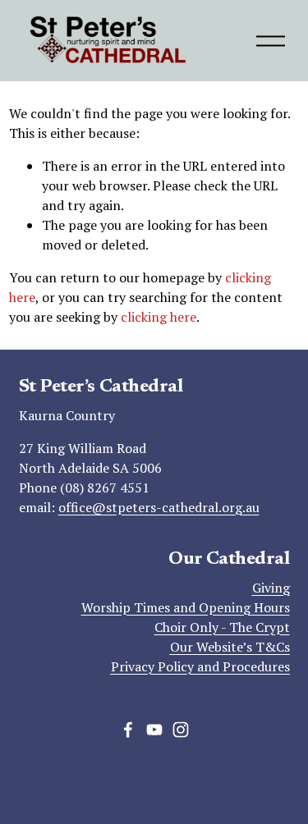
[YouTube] (154, 729)
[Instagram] (180, 729)
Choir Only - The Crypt (222, 627)
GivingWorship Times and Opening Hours (185, 597)
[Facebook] (128, 729)
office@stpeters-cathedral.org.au (159, 507)
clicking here (158, 317)
